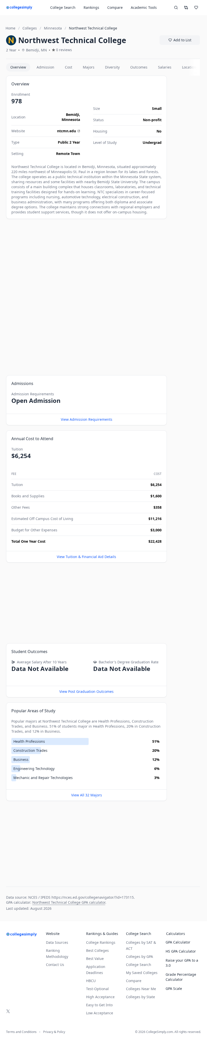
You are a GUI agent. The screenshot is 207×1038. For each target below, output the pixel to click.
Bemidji (72, 114)
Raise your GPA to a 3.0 (182, 963)
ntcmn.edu (66, 130)
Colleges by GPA (139, 956)
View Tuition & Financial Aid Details (86, 556)
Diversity (112, 67)
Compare (115, 7)
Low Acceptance (99, 1013)
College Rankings (100, 942)
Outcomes (138, 67)
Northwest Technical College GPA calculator (68, 902)
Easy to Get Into (99, 1004)
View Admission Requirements (86, 419)
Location (189, 67)
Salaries (164, 67)
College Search (138, 964)
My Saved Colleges (142, 972)
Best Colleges (97, 950)
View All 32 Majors (86, 795)
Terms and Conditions (21, 1032)
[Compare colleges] (186, 7)
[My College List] (196, 7)
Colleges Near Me (141, 988)
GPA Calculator (178, 942)
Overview (18, 67)
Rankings (91, 7)
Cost (68, 67)
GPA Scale (174, 988)
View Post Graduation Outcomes (86, 691)
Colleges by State (140, 996)
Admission (45, 67)
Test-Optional (97, 988)
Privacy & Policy (54, 1032)
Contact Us (55, 964)
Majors (88, 67)
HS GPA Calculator (181, 951)
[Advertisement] (86, 259)
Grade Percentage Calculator (181, 977)
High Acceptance (100, 996)
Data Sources (57, 942)
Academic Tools (144, 7)
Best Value (95, 958)
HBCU (91, 980)
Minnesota (71, 119)
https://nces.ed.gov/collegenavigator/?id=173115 (92, 897)
